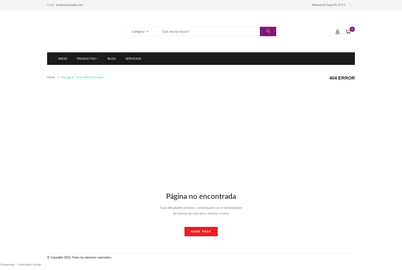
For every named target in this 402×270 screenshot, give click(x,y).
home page (201, 231)
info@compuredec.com (69, 5)
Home (51, 77)
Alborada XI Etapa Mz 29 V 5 (329, 5)
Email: (50, 5)
